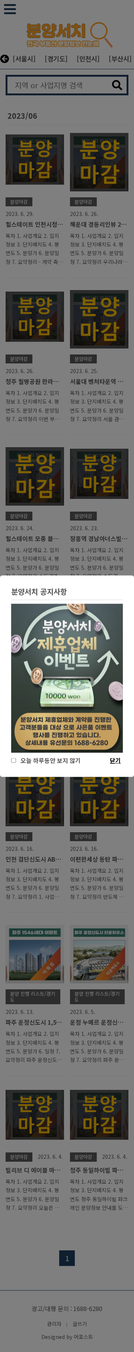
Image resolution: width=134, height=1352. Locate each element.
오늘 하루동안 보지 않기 (49, 759)
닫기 (115, 759)
